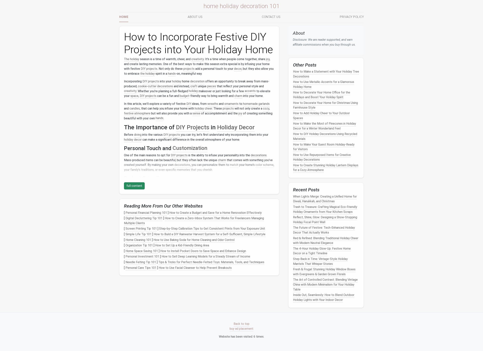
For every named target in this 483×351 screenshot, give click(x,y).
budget (184, 96)
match (234, 165)
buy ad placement (241, 328)
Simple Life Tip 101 (138, 234)
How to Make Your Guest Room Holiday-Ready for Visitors (324, 147)
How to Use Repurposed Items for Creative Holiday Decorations (322, 157)
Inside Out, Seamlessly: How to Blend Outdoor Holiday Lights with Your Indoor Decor (323, 297)
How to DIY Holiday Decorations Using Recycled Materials (325, 136)
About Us (195, 17)
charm (238, 96)
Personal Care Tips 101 (140, 268)
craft (193, 86)
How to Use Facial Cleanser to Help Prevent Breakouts (195, 268)
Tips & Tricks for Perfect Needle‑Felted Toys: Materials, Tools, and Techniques (211, 262)
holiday (176, 81)
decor (238, 69)
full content (134, 186)
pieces (211, 86)
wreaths (212, 104)
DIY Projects (192, 127)
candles (134, 108)
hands (172, 73)
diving (138, 134)
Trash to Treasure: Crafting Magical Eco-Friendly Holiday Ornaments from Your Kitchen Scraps (325, 209)
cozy (266, 108)
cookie (142, 86)
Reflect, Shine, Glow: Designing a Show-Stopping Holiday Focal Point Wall (325, 219)
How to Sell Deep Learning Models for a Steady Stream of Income (206, 256)
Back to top (241, 324)
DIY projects (149, 69)
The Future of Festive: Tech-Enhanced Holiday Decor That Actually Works (324, 230)
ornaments (231, 104)
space (134, 96)
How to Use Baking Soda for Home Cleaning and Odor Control (194, 240)
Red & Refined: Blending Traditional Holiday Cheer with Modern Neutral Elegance (325, 240)
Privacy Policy (352, 17)
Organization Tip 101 (139, 245)
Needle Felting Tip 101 (140, 262)
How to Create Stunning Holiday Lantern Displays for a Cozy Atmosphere (325, 167)
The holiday (131, 59)
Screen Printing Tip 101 (141, 229)
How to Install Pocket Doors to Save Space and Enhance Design (203, 251)
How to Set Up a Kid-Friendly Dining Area (182, 245)
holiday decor (133, 139)
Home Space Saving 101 (141, 251)
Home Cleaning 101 (138, 240)
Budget (132, 178)
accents (250, 91)
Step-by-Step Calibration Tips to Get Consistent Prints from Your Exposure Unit (212, 229)
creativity (197, 59)
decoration (197, 81)
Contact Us (271, 17)
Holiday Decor (236, 127)
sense (196, 113)
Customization (190, 148)
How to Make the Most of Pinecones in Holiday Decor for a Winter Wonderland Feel (324, 126)
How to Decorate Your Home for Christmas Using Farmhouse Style (325, 105)
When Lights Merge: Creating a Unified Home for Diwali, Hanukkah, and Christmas (325, 199)
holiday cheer (203, 108)
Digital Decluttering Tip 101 (143, 218)
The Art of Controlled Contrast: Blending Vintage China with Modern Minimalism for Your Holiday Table (325, 284)
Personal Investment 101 (142, 256)
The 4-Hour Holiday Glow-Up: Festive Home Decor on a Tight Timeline (322, 251)
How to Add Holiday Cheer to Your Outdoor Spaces (321, 115)
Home (123, 17)
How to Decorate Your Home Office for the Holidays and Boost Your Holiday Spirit (321, 95)
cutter (152, 86)
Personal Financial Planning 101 (146, 213)
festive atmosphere (137, 113)
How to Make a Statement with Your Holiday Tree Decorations (326, 74)
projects (189, 69)
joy (268, 59)
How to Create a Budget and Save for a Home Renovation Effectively (215, 213)
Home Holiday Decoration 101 (242, 6)
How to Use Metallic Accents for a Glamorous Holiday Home (323, 84)
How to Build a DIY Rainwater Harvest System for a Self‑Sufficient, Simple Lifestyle (209, 234)
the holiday (147, 73)
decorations (165, 86)
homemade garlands (256, 104)
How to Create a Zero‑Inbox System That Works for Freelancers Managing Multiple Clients (194, 220)
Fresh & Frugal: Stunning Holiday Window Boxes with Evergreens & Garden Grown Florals (324, 271)
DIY (188, 104)
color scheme (264, 165)
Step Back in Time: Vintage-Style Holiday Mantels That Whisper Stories (320, 261)
